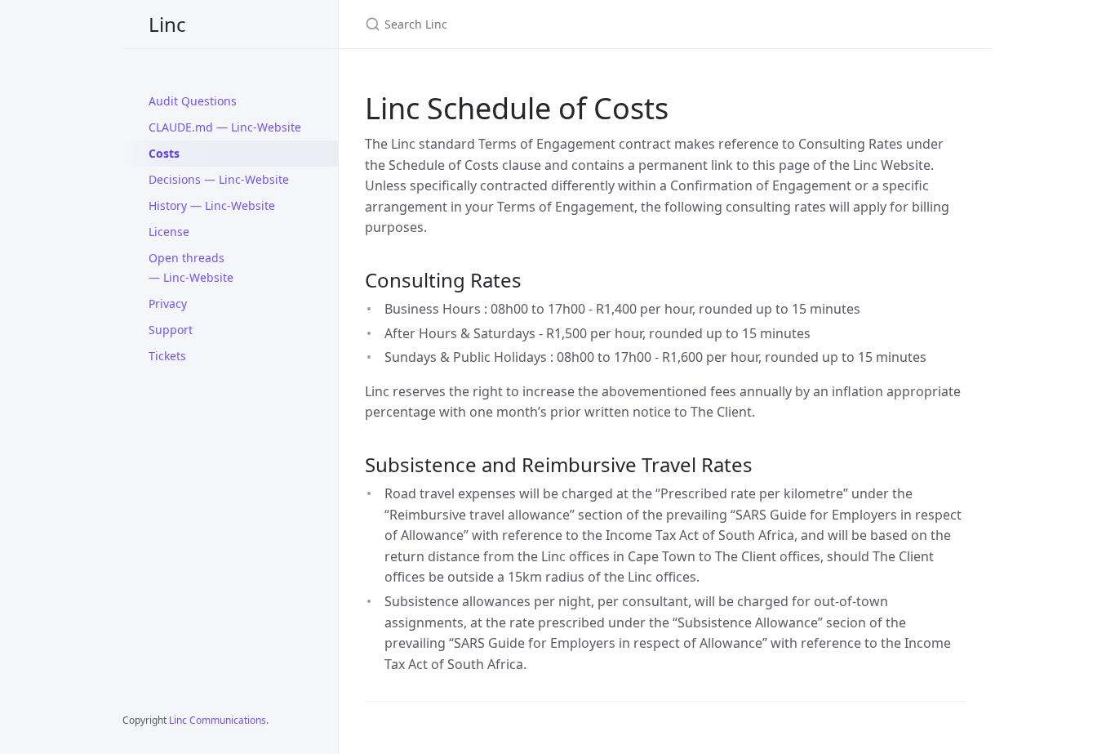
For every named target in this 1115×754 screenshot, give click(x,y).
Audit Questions (193, 101)
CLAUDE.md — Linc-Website (225, 127)
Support (171, 329)
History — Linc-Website (212, 205)
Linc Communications (217, 720)
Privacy (168, 303)
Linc (167, 24)
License (169, 231)
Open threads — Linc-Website (191, 267)
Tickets (167, 356)
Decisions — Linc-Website (219, 179)
